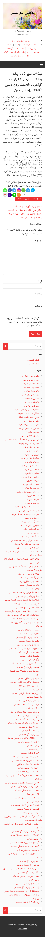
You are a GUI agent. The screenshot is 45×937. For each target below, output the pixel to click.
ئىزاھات (38, 241)
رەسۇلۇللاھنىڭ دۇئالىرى (30, 730)
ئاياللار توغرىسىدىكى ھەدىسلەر (28, 574)
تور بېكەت (38, 306)
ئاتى (40, 281)
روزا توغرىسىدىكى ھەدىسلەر (29, 734)
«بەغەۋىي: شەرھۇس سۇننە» (29, 428)
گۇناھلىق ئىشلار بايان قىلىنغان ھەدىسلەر (25, 842)
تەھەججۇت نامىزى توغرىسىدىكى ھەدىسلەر (24, 648)
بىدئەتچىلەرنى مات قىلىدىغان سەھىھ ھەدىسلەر (23, 615)
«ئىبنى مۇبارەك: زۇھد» (31, 421)
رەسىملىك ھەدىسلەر (17, 56)
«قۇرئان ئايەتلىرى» (32, 480)
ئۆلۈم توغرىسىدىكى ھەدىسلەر (29, 585)
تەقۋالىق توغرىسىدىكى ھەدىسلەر (28, 645)
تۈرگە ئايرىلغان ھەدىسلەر (30, 660)
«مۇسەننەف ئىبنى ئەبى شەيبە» (28, 510)
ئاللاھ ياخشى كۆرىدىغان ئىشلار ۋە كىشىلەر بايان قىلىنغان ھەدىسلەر (23, 561)
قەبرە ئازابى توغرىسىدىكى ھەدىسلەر (26, 798)
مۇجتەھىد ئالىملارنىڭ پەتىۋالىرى (21, 41)
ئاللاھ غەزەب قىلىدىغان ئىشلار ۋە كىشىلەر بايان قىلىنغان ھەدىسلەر (23, 553)
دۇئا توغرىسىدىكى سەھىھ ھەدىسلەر (26, 704)
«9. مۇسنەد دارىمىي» (31, 406)
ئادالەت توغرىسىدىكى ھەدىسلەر (28, 548)
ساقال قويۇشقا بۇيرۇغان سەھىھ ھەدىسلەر (24, 757)
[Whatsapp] (5, 190)
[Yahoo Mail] (10, 195)
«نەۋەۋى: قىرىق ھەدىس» (30, 525)
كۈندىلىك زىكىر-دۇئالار (30, 813)
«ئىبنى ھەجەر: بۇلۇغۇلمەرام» (29, 424)
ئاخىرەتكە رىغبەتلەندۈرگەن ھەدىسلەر (26, 544)
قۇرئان (16, 44)
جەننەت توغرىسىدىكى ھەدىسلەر (27, 667)
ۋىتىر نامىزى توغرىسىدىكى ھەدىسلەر (26, 887)
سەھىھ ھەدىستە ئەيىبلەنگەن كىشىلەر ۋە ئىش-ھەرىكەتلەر (24, 777)
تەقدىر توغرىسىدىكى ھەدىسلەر (28, 641)
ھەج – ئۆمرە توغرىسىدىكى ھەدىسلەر (26, 876)
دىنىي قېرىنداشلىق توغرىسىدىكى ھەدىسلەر (25, 716)
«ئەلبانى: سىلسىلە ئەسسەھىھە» (28, 413)
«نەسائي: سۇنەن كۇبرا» (30, 521)
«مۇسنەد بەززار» (33, 495)
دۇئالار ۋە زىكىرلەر (32, 708)
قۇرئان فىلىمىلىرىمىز (33, 360)
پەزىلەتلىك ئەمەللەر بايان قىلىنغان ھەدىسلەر (24, 619)
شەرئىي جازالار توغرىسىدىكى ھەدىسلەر (25, 786)
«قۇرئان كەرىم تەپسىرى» (30, 484)
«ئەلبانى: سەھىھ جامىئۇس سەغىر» (27, 409)
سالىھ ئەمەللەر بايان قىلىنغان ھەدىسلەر (25, 760)
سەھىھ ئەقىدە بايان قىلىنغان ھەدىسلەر (26, 771)
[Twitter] (14, 190)
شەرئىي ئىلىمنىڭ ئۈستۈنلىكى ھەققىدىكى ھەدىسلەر (21, 783)
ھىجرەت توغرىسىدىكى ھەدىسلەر (27, 883)
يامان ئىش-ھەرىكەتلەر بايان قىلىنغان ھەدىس (23, 895)
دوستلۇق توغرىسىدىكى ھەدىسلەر (27, 701)
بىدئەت (17, 48)
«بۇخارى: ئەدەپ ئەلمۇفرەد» (23, 198)
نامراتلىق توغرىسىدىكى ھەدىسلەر (27, 865)
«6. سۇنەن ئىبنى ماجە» (30, 395)
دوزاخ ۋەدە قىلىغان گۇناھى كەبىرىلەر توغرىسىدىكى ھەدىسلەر (27, 695)
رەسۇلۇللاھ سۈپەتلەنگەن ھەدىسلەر (27, 719)
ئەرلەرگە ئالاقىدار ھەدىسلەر (29, 577)
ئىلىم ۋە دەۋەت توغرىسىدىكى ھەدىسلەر (25, 604)
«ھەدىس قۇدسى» (32, 533)
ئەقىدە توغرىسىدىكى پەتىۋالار (29, 581)
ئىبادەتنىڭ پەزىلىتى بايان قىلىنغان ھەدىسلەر (24, 592)
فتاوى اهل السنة (33, 794)
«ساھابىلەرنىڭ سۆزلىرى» (30, 458)
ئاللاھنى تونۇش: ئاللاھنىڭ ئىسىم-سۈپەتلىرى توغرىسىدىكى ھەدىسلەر (25, 568)
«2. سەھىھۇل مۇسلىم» (31, 380)
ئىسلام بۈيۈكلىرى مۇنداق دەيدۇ (27, 596)
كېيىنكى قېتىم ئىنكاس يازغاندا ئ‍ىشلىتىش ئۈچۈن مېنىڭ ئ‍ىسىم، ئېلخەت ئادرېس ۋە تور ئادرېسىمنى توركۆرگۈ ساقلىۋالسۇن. (24, 322)
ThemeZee (22, 928)
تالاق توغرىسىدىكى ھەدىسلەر (29, 633)
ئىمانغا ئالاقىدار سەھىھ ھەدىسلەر (28, 607)
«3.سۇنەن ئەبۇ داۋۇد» (31, 383)
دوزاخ (28, 52)
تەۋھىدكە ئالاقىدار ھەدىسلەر (29, 656)
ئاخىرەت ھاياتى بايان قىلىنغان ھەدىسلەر (25, 540)
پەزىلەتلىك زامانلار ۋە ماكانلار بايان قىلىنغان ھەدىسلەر (25, 624)
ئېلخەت (38, 294)
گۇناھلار (10, 48)
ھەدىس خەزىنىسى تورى (22, 31)
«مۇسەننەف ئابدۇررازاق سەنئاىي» (27, 507)
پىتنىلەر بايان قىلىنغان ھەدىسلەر (28, 630)
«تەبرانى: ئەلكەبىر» (32, 451)
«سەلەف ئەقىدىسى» (32, 462)
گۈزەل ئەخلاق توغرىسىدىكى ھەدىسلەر (25, 846)
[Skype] (33, 190)
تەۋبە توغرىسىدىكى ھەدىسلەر (29, 652)
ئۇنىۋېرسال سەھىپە (32, 589)
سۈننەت (10, 44)
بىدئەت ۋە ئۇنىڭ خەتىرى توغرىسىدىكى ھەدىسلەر (21, 611)
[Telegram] (28, 190)
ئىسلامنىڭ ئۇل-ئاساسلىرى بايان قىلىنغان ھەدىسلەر (21, 600)
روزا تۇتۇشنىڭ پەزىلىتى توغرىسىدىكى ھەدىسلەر (23, 738)
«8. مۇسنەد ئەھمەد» (31, 402)
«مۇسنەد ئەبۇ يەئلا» (32, 488)
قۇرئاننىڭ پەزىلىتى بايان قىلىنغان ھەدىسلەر (24, 805)
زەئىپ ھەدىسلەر (33, 745)
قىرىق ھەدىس (34, 364)
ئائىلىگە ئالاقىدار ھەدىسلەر (30, 536)
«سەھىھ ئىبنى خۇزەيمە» (30, 466)
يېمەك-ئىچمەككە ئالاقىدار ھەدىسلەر (27, 902)
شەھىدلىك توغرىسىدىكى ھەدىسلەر (27, 790)
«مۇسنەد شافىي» (33, 499)
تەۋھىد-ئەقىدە (25, 44)
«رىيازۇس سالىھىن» (32, 454)
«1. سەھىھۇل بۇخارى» (30, 376)
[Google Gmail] (5, 195)
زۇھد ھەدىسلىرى (33, 749)
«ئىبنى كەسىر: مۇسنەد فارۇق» (28, 417)
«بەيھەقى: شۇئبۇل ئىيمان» (30, 436)
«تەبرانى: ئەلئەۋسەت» (31, 447)
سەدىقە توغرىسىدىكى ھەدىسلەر (28, 768)
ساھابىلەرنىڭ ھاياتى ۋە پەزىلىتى (28, 764)
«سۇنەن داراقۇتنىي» (32, 473)
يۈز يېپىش (35, 898)
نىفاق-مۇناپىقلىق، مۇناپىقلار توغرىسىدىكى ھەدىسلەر (21, 869)
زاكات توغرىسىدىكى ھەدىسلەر (28, 742)
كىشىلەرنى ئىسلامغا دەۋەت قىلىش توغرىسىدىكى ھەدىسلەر (23, 826)
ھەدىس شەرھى (33, 880)
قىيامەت (13, 52)
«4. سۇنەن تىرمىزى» (31, 387)
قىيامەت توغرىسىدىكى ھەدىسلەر (28, 809)
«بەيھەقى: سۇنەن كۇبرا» (30, 432)
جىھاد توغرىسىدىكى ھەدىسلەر (28, 678)
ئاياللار (24, 48)
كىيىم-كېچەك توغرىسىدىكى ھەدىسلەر (25, 831)
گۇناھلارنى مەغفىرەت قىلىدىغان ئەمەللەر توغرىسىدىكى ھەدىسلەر (26, 837)
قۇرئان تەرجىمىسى (32, 801)
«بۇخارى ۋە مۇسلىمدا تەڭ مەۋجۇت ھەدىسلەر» (21, 439)
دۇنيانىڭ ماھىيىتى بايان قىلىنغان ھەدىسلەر (24, 712)
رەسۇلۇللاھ (32, 48)
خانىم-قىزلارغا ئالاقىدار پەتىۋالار (27, 686)
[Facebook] (10, 190)
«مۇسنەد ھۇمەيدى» (32, 503)
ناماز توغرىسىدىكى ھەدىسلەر (29, 861)
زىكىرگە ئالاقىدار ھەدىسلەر (29, 753)
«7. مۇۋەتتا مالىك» (36, 198)
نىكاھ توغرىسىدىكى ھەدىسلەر (28, 872)
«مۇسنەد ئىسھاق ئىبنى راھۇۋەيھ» (27, 492)
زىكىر (18, 52)
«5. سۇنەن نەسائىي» (31, 391)
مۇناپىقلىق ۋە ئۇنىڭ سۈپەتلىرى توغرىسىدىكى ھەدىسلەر (25, 856)
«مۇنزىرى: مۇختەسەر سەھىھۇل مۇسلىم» (25, 514)
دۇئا (23, 52)
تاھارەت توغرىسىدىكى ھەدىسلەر (27, 637)
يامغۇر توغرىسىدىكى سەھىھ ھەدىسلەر (28, 206)
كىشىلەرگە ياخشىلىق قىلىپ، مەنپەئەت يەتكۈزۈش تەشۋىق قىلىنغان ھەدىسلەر (22, 818)
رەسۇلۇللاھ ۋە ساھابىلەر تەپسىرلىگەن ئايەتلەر (23, 723)
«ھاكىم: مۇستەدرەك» (31, 529)
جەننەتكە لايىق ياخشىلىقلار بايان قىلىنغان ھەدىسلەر (26, 673)
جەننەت (36, 52)
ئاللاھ (34, 44)
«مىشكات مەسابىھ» (32, 518)
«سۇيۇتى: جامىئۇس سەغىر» (29, 477)
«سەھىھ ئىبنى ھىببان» (31, 469)
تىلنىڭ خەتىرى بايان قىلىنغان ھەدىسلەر (25, 663)
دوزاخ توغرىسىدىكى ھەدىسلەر (28, 689)
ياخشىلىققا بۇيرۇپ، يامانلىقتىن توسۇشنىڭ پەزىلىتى (21, 891)
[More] (19, 195)
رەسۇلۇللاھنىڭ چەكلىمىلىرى (29, 727)
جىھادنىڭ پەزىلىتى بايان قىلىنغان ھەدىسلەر (24, 682)
